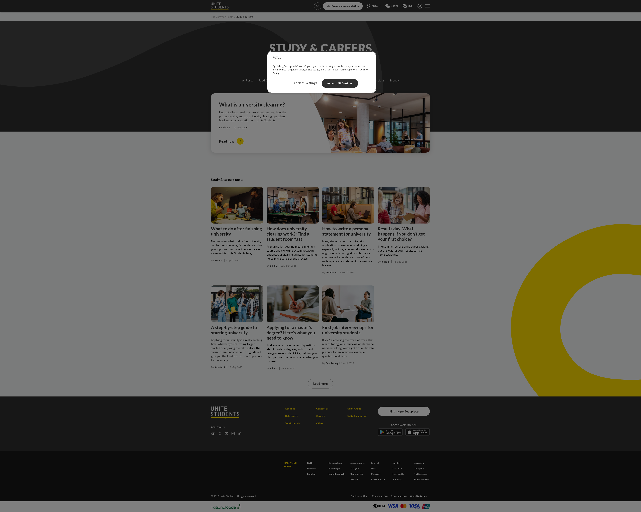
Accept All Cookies (340, 83)
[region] (321, 72)
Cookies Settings (305, 83)
